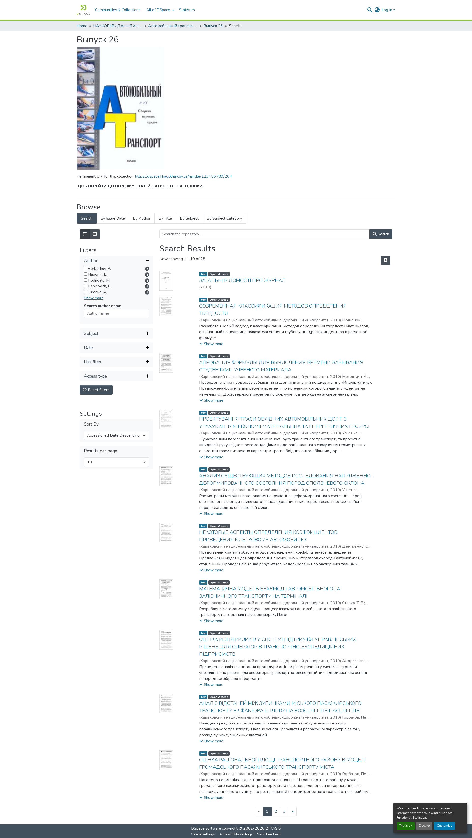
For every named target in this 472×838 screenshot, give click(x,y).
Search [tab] (86, 218)
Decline (424, 826)
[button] (83, 10)
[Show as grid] (95, 234)
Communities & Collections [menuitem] (117, 10)
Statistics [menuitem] (187, 10)
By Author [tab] (141, 218)
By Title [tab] (165, 218)
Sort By (91, 424)
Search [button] (383, 234)
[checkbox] (85, 268)
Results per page (100, 451)
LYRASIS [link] (273, 828)
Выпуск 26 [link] (213, 25)
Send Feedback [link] (269, 834)
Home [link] (82, 25)
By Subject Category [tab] (224, 218)
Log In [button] (387, 10)
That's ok (405, 826)
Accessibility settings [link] (236, 834)
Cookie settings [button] (203, 834)
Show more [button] (93, 298)
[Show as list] (85, 234)
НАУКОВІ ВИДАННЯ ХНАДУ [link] (117, 25)
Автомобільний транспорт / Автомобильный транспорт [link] (172, 25)
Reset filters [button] (98, 390)
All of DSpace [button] (158, 10)
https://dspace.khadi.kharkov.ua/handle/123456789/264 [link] (183, 176)
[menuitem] (159, 10)
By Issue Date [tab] (113, 218)
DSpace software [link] (206, 828)
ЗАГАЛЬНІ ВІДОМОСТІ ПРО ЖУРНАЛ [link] (242, 280)
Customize (444, 826)
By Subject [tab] (189, 218)
